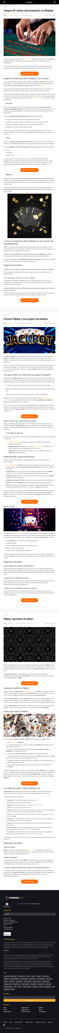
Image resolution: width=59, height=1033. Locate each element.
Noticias (41, 1007)
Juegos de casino (37, 981)
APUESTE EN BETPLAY (29, 73)
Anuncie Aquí (7, 906)
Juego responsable (8, 927)
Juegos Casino (28, 15)
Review (41, 1009)
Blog (8, 6)
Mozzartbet (48, 984)
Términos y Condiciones (9, 920)
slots (53, 986)
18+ (4, 925)
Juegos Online (25, 1009)
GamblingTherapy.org (35, 903)
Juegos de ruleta (7, 984)
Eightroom (9, 1028)
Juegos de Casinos (40, 1022)
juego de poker (19, 981)
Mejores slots (41, 984)
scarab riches (47, 986)
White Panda (6, 989)
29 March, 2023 (18, 623)
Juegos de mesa (45, 981)
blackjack (39, 976)
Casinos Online (19, 1022)
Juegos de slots (16, 984)
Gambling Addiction (8, 929)
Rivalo (19, 986)
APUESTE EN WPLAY (29, 416)
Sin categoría (42, 1011)
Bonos (5, 1009)
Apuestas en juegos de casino (10, 976)
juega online (11, 981)
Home (5, 6)
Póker (15, 986)
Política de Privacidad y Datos (11, 922)
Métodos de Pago (25, 1011)
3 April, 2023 (17, 323)
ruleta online (35, 986)
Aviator (28, 976)
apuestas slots (22, 976)
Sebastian (10, 15)
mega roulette (34, 984)
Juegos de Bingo (27, 981)
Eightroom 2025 (7, 918)
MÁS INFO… (7, 950)
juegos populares (25, 984)
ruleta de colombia (27, 986)
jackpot (5, 981)
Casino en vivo (46, 976)
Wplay (12, 989)
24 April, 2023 (18, 15)
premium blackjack (8, 986)
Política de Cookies (8, 923)
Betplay (33, 976)
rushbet (41, 986)
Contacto (50, 1022)
